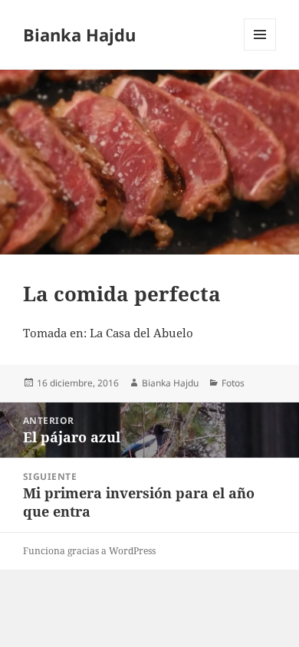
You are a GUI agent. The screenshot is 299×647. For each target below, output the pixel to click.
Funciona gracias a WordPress (89, 550)
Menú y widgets (260, 50)
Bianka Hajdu (79, 34)
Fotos (233, 382)
